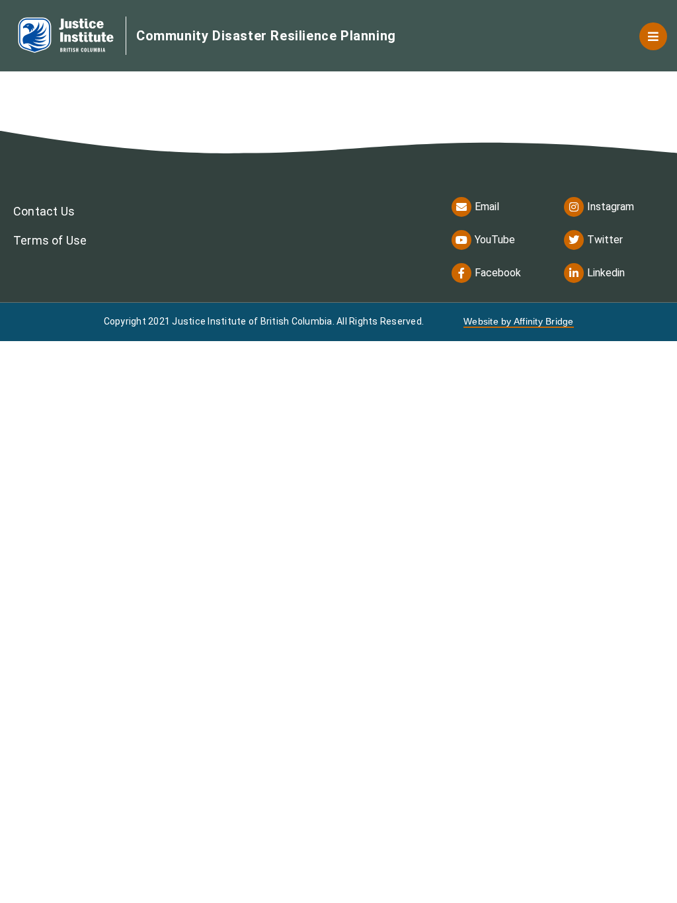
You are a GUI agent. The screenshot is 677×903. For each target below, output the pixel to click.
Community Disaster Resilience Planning (266, 36)
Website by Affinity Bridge (518, 321)
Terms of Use (50, 240)
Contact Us (44, 211)
